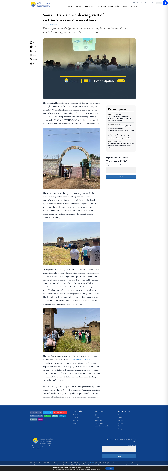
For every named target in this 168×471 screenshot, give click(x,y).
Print (34, 63)
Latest (125, 6)
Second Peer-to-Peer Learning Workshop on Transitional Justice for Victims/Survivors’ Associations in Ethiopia (121, 128)
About (70, 6)
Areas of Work (89, 6)
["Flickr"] (141, 2)
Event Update (53, 24)
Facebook (35, 47)
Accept (110, 468)
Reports (110, 6)
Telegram (35, 51)
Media (117, 6)
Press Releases (102, 6)
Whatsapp (35, 59)
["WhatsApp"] (149, 2)
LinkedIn (120, 420)
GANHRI (75, 418)
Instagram (121, 429)
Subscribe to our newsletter (103, 426)
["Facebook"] (126, 2)
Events (97, 418)
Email (34, 55)
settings (97, 469)
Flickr (119, 426)
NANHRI (75, 415)
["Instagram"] (145, 2)
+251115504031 (91, 463)
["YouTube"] (133, 2)
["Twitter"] (130, 2)
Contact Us (98, 420)
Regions (78, 6)
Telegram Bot (99, 423)
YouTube (120, 423)
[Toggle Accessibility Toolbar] (165, 3)
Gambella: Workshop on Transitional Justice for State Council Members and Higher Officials (121, 145)
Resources (134, 6)
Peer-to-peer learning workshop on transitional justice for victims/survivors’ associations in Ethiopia (120, 118)
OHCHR (75, 420)
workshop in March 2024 (82, 359)
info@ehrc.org (128, 463)
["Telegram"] (153, 2)
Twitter (34, 42)
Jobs (96, 415)
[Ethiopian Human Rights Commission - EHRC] (40, 4)
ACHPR (75, 423)
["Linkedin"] (137, 2)
